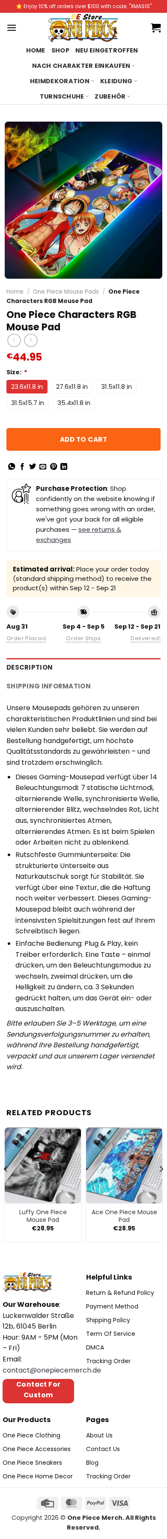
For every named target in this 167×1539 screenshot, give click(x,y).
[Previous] (6, 1186)
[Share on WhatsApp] (11, 467)
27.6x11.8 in (72, 386)
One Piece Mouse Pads (66, 292)
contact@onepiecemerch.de (52, 1370)
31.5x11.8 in (116, 386)
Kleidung (116, 81)
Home (35, 50)
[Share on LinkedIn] (63, 467)
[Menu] (11, 27)
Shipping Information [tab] (48, 686)
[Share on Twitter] (32, 467)
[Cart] (156, 27)
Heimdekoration (59, 81)
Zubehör (110, 96)
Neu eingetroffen (106, 50)
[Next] (161, 1186)
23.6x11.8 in (27, 386)
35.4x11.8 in (73, 402)
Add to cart (83, 439)
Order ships (83, 638)
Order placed (26, 638)
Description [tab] (29, 667)
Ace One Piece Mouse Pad (124, 1216)
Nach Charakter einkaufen (81, 65)
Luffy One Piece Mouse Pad (43, 1216)
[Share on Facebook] (22, 467)
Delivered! (146, 638)
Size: (16, 372)
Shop (60, 50)
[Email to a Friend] (42, 467)
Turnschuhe (62, 96)
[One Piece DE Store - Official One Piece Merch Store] (83, 28)
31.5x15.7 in (27, 402)
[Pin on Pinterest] (53, 467)
